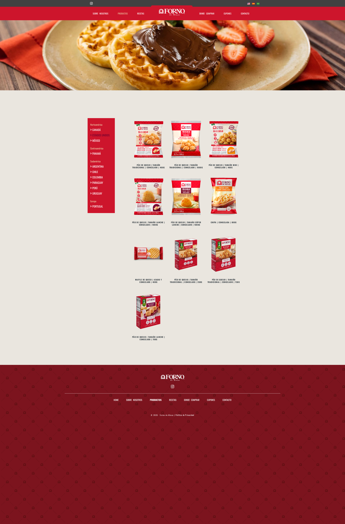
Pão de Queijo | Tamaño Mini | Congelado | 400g (224, 166)
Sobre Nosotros (100, 13)
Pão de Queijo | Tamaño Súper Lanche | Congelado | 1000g (186, 223)
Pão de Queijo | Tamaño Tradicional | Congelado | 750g (224, 280)
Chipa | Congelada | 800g (224, 222)
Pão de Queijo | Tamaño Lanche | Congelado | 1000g (148, 223)
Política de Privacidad (185, 415)
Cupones (227, 13)
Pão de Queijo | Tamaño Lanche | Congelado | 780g (148, 338)
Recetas (140, 13)
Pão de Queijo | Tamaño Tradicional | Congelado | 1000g (186, 166)
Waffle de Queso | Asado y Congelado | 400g (148, 280)
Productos (123, 13)
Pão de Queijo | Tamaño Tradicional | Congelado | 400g (148, 166)
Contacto (245, 13)
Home (116, 400)
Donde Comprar (206, 13)
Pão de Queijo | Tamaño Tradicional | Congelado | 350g (186, 280)
